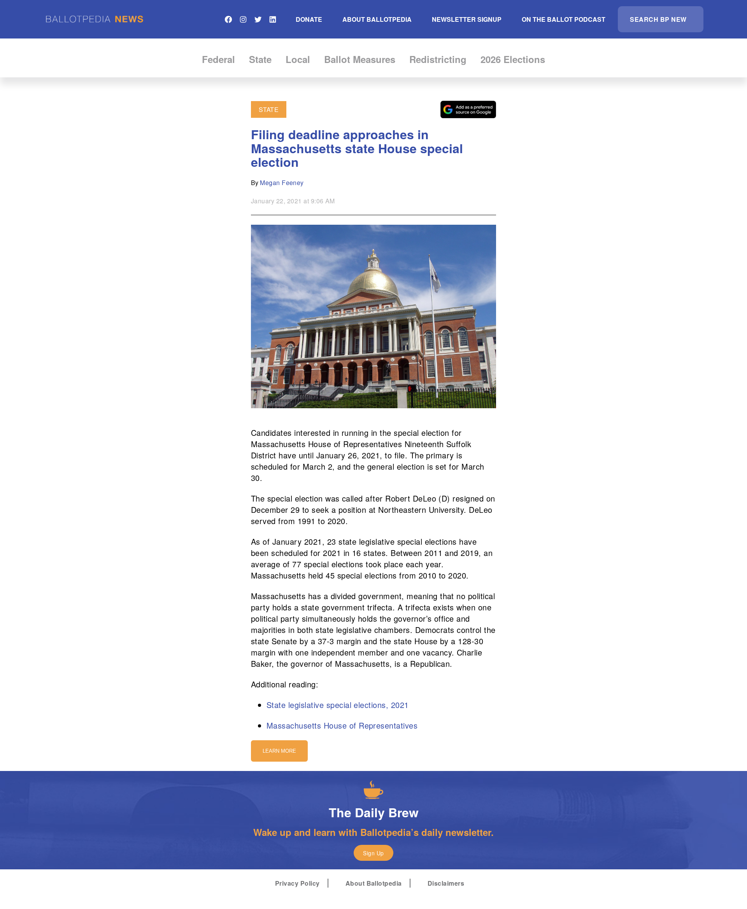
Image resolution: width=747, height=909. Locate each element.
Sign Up (373, 853)
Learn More (279, 751)
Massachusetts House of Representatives (342, 725)
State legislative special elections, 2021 (338, 704)
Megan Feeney (282, 182)
